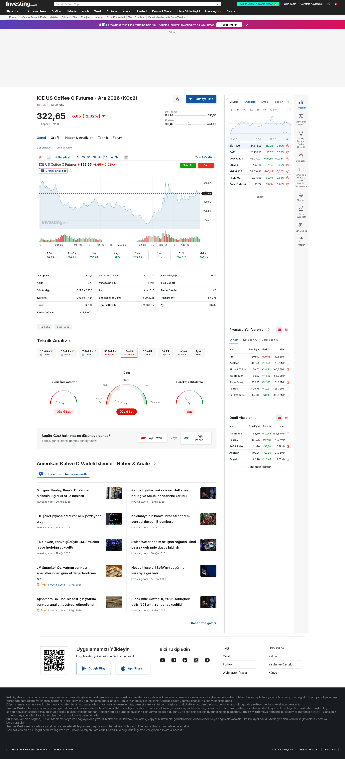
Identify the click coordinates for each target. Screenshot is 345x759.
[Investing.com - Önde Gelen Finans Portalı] (22, 4)
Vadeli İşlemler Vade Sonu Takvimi (166, 17)
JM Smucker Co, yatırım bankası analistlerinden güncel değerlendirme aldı (66, 515)
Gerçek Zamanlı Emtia (34, 17)
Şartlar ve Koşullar (282, 691)
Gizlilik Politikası (308, 691)
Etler (75, 17)
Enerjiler (85, 17)
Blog (226, 590)
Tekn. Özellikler (136, 17)
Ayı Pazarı (155, 380)
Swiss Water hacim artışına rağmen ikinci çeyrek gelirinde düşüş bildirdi (163, 487)
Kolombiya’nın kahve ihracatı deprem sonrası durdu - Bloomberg (160, 461)
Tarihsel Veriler (64, 89)
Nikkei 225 (235, 113)
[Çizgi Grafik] (48, 99)
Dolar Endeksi (237, 126)
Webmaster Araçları (235, 615)
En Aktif (233, 282)
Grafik (55, 80)
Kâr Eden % (250, 282)
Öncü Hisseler (240, 360)
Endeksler (250, 44)
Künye (273, 615)
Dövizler (234, 44)
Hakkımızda (276, 590)
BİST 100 (234, 88)
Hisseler (278, 44)
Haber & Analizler (79, 80)
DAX (232, 94)
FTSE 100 (234, 120)
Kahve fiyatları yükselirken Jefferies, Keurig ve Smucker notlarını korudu (160, 435)
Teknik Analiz (52, 283)
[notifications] (328, 4)
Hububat (98, 17)
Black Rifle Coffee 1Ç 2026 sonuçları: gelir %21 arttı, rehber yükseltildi (160, 544)
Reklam (273, 598)
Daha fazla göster (203, 565)
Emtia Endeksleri (115, 17)
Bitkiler (65, 17)
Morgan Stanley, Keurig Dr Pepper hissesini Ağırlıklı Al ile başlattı (63, 435)
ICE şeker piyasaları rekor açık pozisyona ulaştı (69, 461)
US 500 (233, 107)
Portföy (228, 606)
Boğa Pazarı (199, 380)
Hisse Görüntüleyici (188, 11)
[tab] (46, 295)
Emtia (12, 17)
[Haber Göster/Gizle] (126, 99)
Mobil (226, 598)
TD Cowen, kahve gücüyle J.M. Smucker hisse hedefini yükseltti (68, 487)
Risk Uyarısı (331, 691)
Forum (118, 80)
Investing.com (45, 469)
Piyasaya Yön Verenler (247, 272)
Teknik (103, 80)
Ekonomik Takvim (162, 11)
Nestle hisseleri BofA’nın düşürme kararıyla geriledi (157, 512)
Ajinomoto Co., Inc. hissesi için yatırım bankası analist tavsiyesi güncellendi (66, 544)
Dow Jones (236, 100)
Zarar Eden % (270, 282)
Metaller (54, 17)
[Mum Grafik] (41, 99)
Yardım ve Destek (280, 606)
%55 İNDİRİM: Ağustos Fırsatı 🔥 (258, 4)
